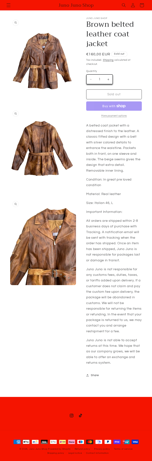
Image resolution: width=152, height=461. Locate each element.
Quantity (91, 71)
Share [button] (95, 375)
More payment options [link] (114, 115)
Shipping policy (55, 453)
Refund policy (82, 449)
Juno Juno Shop (38, 449)
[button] (8, 5)
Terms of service (123, 449)
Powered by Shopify (59, 449)
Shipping (108, 60)
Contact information (97, 453)
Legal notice (75, 453)
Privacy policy (102, 449)
